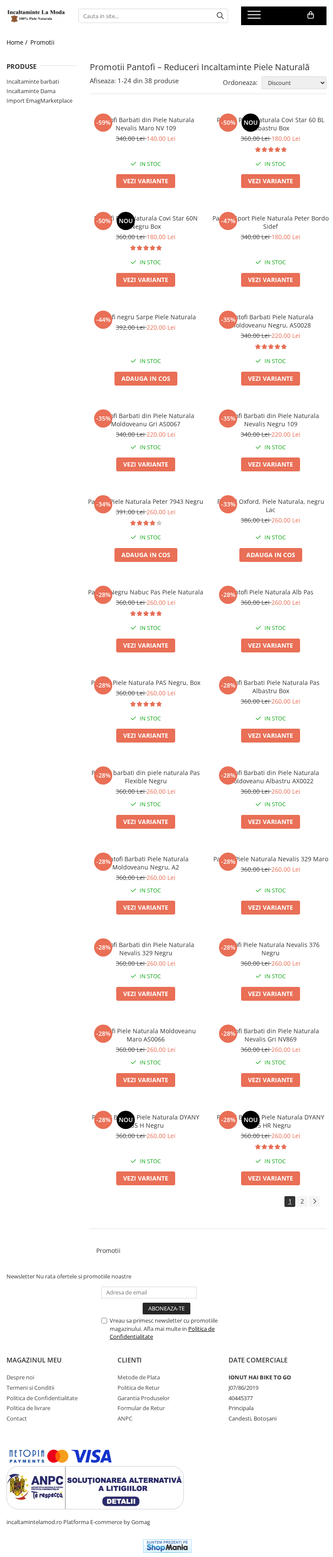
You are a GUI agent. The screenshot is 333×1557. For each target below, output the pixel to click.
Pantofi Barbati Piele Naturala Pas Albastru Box (271, 686)
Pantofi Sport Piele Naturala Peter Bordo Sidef (270, 222)
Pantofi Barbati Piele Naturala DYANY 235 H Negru (145, 1121)
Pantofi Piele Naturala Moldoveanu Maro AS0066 (145, 1035)
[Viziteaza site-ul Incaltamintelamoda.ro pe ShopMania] (167, 1546)
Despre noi (20, 1377)
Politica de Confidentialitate (42, 1398)
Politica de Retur (139, 1388)
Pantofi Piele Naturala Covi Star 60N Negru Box (146, 222)
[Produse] (255, 17)
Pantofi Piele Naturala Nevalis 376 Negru (271, 949)
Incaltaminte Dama (31, 91)
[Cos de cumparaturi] (310, 15)
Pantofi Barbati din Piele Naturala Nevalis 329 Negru (145, 949)
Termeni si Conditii (30, 1388)
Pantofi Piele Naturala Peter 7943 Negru (145, 501)
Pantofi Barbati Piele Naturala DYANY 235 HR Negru (270, 1121)
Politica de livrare (28, 1408)
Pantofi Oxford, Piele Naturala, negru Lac (270, 505)
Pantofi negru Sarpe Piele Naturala (145, 317)
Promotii (42, 42)
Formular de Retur (141, 1408)
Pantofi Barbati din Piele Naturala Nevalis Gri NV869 (270, 1035)
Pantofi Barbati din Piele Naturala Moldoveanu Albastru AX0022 (270, 777)
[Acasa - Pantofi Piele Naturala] (36, 16)
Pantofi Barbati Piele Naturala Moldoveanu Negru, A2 (146, 863)
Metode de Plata (139, 1377)
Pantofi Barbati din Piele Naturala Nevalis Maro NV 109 (145, 124)
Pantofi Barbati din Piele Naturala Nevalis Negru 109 (270, 420)
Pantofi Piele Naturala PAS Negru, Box (145, 682)
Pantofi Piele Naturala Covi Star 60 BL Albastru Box (270, 124)
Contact (17, 1418)
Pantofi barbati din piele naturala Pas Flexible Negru (145, 777)
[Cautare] (220, 16)
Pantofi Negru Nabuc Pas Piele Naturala (145, 592)
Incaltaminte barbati (33, 81)
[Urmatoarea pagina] (314, 1201)
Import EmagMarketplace (39, 100)
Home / (18, 42)
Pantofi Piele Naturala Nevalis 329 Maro (270, 859)
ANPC (125, 1418)
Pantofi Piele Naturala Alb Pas (270, 592)
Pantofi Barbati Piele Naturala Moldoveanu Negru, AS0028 (270, 321)
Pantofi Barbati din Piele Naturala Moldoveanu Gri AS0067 (145, 420)
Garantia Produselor (144, 1398)
